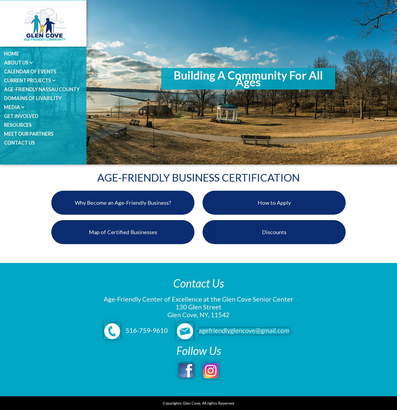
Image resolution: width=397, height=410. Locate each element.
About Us (16, 63)
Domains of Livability (33, 98)
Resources (18, 125)
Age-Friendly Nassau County (42, 89)
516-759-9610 (146, 330)
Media (12, 107)
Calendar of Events (30, 71)
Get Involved (21, 116)
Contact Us (19, 143)
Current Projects (27, 80)
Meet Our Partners (28, 134)
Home (11, 54)
